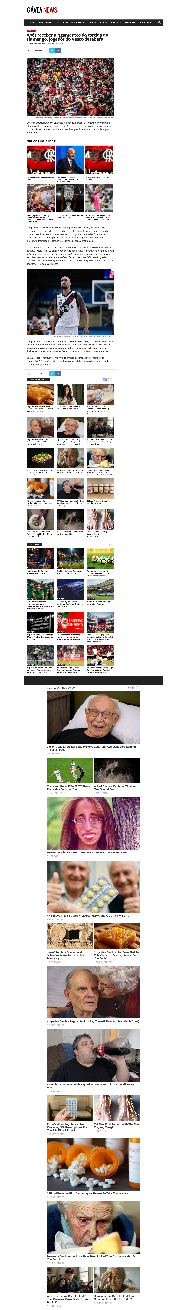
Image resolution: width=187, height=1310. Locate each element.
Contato (116, 22)
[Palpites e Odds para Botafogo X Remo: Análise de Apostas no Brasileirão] (40, 622)
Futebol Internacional (69, 22)
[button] (159, 23)
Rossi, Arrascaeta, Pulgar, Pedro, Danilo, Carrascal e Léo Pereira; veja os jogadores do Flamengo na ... (99, 218)
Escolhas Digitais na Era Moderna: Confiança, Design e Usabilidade (70, 604)
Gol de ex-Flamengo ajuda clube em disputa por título (70, 216)
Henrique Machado (37, 43)
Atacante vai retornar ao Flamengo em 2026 (99, 178)
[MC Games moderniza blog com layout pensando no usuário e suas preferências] (70, 622)
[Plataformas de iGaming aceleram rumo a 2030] (40, 558)
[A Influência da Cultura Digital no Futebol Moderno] (100, 589)
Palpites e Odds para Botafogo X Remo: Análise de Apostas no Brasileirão (40, 637)
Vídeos (103, 22)
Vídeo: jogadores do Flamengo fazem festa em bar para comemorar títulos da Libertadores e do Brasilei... (40, 218)
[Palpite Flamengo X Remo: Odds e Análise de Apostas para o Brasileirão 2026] (70, 655)
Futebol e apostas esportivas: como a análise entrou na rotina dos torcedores (99, 573)
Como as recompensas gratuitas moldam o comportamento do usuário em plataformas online (40, 605)
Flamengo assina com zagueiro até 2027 (40, 178)
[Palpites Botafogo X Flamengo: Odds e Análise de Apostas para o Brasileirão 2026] (100, 655)
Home (31, 22)
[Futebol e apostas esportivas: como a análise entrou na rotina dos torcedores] (100, 558)
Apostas (144, 22)
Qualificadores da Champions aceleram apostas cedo (69, 572)
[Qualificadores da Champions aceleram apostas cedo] (70, 558)
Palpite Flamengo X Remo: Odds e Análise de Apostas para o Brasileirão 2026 (68, 670)
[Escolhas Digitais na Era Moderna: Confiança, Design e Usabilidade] (70, 589)
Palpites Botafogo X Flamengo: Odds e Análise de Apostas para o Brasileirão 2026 (100, 670)
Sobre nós (130, 22)
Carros (92, 22)
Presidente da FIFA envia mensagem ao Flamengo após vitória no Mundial (68, 179)
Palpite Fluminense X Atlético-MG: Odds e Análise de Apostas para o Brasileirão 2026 (40, 670)
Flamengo (31, 31)
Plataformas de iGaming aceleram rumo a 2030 (37, 572)
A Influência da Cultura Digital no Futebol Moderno (100, 602)
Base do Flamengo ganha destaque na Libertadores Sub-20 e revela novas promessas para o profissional (100, 638)
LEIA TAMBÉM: (34, 544)
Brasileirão (44, 22)
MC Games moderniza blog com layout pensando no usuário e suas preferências (69, 637)
